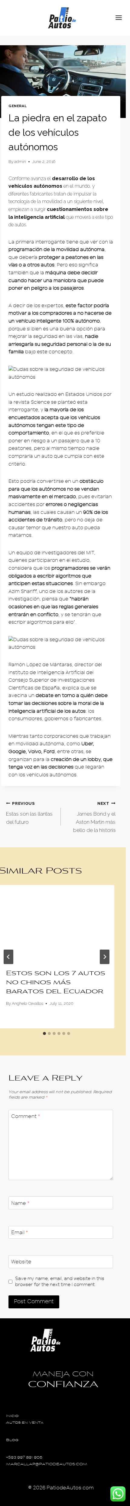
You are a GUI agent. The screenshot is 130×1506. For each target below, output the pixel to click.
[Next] (104, 957)
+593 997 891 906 (24, 1458)
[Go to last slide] (8, 957)
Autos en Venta (25, 1423)
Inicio (12, 1416)
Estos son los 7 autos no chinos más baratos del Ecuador (55, 983)
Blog (12, 1440)
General (17, 106)
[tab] (44, 1033)
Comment (25, 1116)
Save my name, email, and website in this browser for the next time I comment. (59, 1281)
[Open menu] (121, 17)
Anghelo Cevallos (27, 1003)
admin (20, 161)
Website (21, 1262)
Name (20, 1203)
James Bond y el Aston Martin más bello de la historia (94, 817)
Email (19, 1232)
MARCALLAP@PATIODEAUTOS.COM (46, 1464)
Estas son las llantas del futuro (29, 813)
